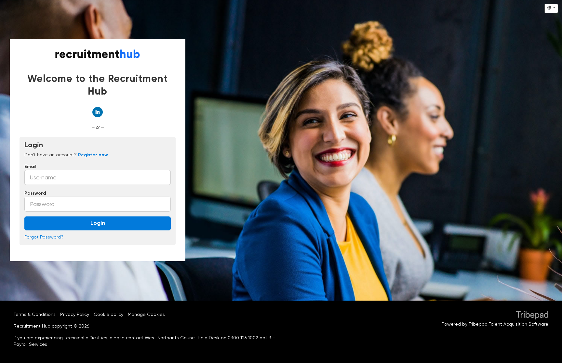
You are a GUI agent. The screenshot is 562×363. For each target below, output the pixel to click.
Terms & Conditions (35, 314)
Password (35, 193)
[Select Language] (551, 8)
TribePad (532, 316)
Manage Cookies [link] (146, 314)
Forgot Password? (43, 237)
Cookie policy (108, 314)
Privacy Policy (74, 314)
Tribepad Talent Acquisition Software (508, 324)
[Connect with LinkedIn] (97, 112)
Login (97, 223)
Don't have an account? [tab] (66, 154)
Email (30, 166)
